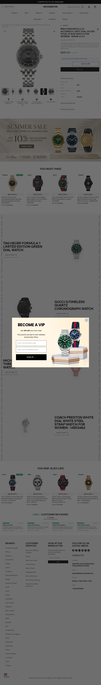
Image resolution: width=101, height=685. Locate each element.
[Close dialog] (86, 320)
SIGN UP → (31, 357)
